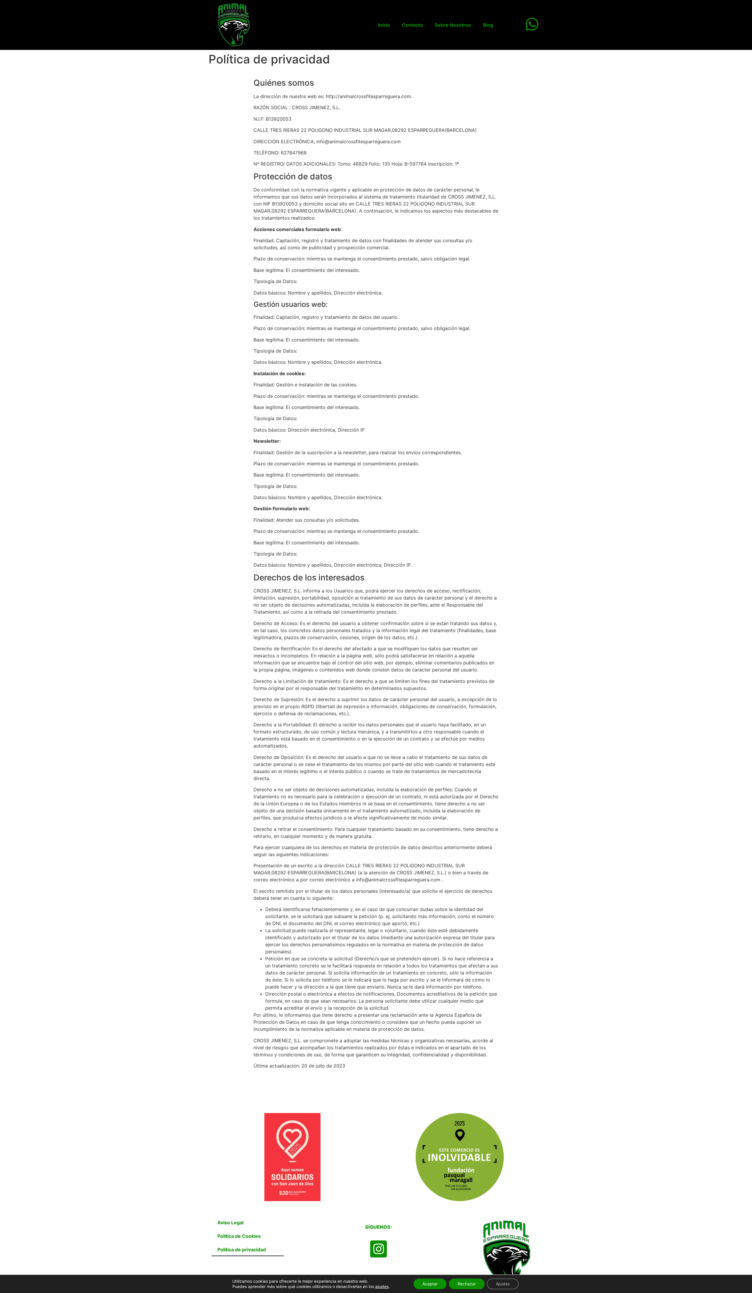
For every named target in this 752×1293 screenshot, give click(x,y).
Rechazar (467, 1283)
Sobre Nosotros (453, 25)
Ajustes (503, 1283)
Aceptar (430, 1283)
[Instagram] (378, 1248)
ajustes (382, 1286)
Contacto (412, 25)
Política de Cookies (239, 1236)
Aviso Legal (230, 1222)
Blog (488, 25)
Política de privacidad (241, 1249)
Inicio (384, 25)
